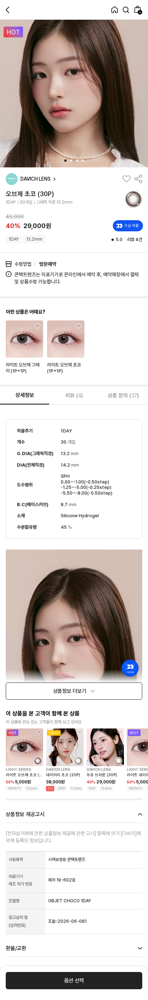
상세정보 (24, 395)
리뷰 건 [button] (134, 239)
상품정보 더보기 (70, 691)
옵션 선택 (74, 980)
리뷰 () (74, 395)
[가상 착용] (130, 668)
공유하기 (138, 179)
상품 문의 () (123, 395)
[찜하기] (127, 179)
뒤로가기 (7, 9)
